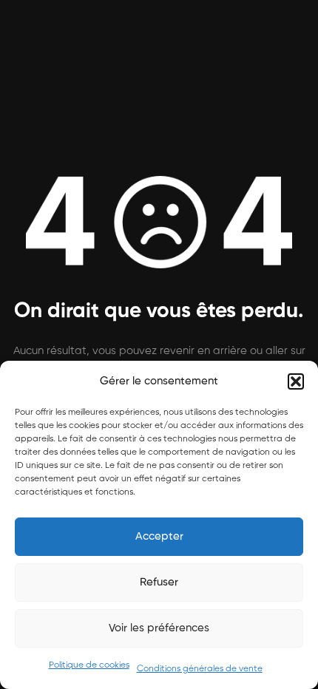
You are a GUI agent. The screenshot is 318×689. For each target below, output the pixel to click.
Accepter (159, 536)
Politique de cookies (89, 665)
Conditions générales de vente (200, 669)
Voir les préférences (159, 628)
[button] (295, 381)
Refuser (159, 582)
